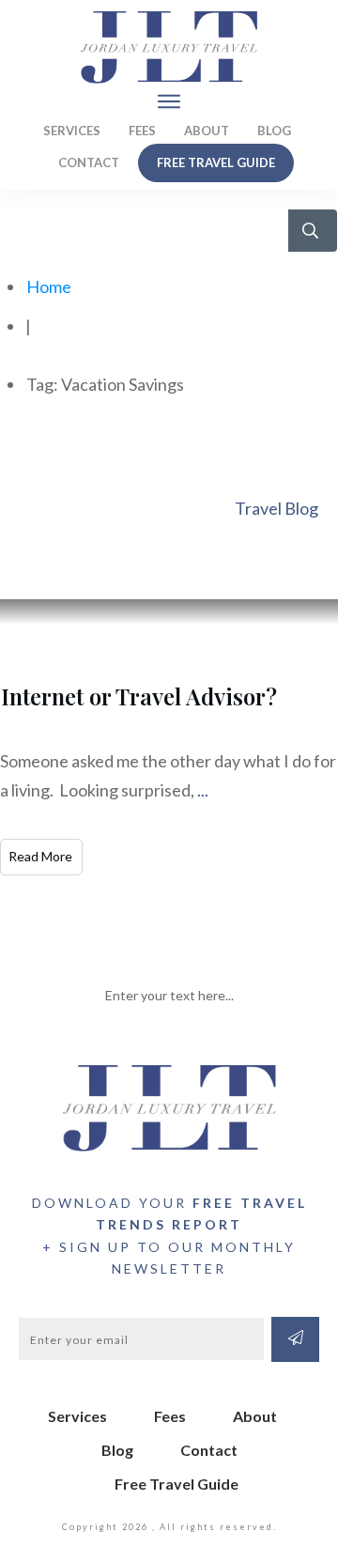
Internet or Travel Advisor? (139, 696)
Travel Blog (276, 508)
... (202, 790)
